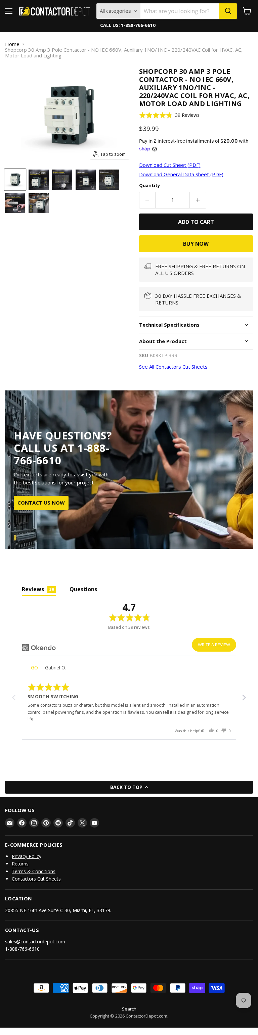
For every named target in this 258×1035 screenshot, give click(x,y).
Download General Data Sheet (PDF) (181, 174)
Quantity (149, 185)
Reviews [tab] (38, 589)
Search (129, 1009)
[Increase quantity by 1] (198, 200)
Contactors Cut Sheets (36, 879)
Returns (20, 863)
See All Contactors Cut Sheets (173, 366)
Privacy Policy (26, 856)
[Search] (228, 11)
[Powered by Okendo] (39, 648)
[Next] (243, 697)
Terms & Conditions (33, 871)
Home (12, 44)
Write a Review (214, 645)
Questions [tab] (83, 589)
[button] (169, 115)
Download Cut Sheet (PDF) (170, 164)
